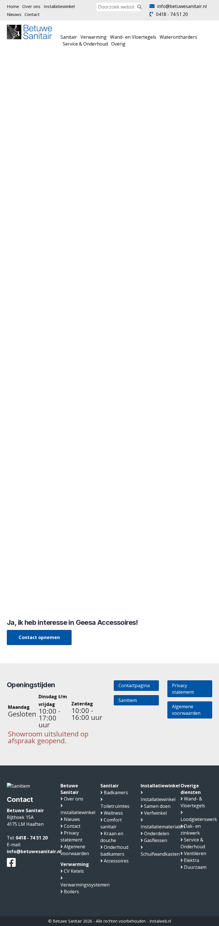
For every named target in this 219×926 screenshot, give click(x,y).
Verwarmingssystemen (85, 885)
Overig (118, 44)
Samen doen (157, 806)
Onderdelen (156, 833)
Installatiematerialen (163, 827)
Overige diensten (191, 789)
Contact (32, 14)
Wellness (113, 813)
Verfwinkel (155, 813)
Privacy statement (183, 688)
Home (13, 6)
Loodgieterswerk (199, 819)
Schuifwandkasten (160, 854)
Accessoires (116, 861)
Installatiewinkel (59, 6)
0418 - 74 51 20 (172, 14)
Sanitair (68, 37)
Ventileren (195, 853)
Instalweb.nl (160, 921)
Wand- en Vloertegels (133, 37)
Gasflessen (155, 840)
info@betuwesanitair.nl (182, 6)
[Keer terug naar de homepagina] (29, 31)
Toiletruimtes (114, 806)
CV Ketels (74, 871)
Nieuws (14, 14)
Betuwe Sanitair (69, 789)
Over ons (31, 6)
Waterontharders (178, 37)
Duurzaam (195, 867)
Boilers (71, 891)
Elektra (191, 860)
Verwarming (93, 37)
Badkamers (116, 792)
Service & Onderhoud (85, 44)
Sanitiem (127, 700)
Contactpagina (134, 685)
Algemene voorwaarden (186, 709)
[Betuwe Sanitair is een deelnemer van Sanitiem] (18, 786)
